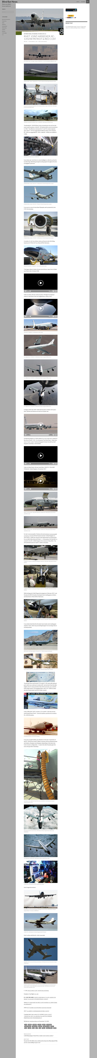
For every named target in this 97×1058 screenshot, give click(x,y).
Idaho (3, 22)
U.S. (45, 33)
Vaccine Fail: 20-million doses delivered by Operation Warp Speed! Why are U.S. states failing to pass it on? (40, 1041)
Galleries (83, 1)
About (78, 1)
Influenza (4, 24)
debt (44, 1024)
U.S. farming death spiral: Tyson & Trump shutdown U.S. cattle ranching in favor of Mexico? (76, 27)
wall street (49, 1028)
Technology (41, 33)
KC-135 (36, 994)
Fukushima (4, 21)
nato (52, 1026)
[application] (41, 283)
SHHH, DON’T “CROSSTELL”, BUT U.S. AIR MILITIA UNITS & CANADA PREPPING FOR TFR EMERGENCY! (38, 1016)
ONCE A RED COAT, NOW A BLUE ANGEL (38, 990)
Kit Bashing (34, 33)
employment (28, 1026)
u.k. (33, 1028)
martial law (46, 1026)
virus (44, 1028)
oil (25, 1028)
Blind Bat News (9, 1)
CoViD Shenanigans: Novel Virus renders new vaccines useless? (38, 1034)
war (55, 1028)
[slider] (39, 316)
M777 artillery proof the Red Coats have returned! (39, 1007)
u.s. (36, 1028)
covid (39, 1024)
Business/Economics (6, 19)
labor (40, 1026)
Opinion (3, 29)
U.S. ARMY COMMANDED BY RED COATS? (38, 1011)
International (27, 33)
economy (49, 1024)
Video (26, 41)
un (40, 1028)
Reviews (3, 31)
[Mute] (53, 291)
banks (30, 1024)
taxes (29, 1028)
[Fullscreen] (55, 291)
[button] (41, 283)
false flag (35, 1026)
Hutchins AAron (43, 41)
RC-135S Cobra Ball (40, 935)
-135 (26, 1024)
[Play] (25, 291)
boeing (34, 1024)
